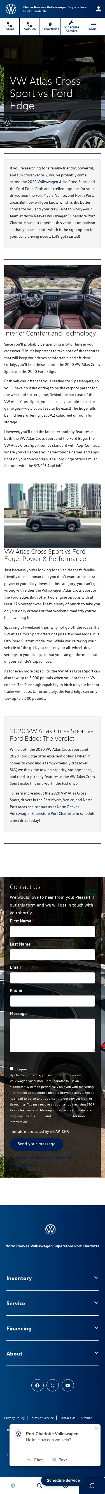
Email (16, 967)
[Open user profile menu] (98, 9)
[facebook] (37, 1385)
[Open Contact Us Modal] (66, 1485)
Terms (40, 1116)
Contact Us (67, 1418)
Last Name (21, 944)
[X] (52, 1385)
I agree (22, 1069)
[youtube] (68, 1385)
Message (19, 1013)
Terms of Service (42, 1418)
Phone (16, 990)
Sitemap (87, 1418)
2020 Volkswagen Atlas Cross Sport (58, 181)
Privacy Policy (62, 1116)
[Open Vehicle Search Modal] (39, 1485)
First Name (22, 921)
